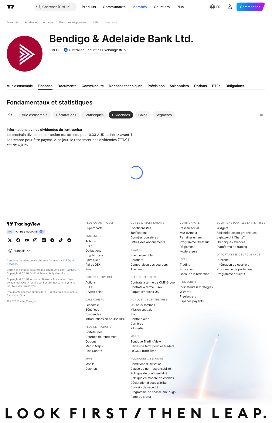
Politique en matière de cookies (152, 378)
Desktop (91, 368)
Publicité (223, 260)
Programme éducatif (231, 274)
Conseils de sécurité (144, 387)
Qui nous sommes (142, 305)
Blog (133, 314)
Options (90, 341)
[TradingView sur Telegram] (52, 240)
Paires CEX (93, 260)
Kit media (136, 328)
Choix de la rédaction (194, 274)
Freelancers (188, 296)
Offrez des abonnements (147, 242)
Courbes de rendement (101, 336)
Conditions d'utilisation (146, 364)
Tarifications (138, 232)
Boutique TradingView (145, 341)
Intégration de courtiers (233, 264)
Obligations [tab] (234, 86)
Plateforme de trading (232, 246)
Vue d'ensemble (141, 255)
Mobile (90, 364)
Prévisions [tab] (156, 86)
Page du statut (140, 396)
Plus (180, 7)
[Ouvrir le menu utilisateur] (229, 7)
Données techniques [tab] (126, 86)
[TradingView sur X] (10, 240)
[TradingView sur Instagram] (35, 240)
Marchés (139, 7)
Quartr (23, 295)
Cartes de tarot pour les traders (152, 346)
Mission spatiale (141, 309)
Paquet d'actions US (144, 291)
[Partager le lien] (261, 114)
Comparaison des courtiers (149, 264)
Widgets (222, 228)
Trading (185, 264)
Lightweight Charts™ (231, 237)
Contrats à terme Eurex (146, 287)
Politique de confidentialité (148, 373)
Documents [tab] (67, 86)
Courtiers (162, 7)
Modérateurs (188, 251)
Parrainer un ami (191, 237)
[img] (121, 50)
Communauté (114, 7)
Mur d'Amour (188, 232)
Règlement (187, 246)
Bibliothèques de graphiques (236, 232)
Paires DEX (93, 264)
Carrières (136, 323)
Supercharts (93, 228)
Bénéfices (92, 309)
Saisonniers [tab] (179, 86)
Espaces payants (192, 301)
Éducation (187, 269)
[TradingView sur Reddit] (69, 240)
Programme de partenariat (235, 269)
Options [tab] (200, 86)
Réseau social (189, 228)
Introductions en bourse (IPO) (105, 319)
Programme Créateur (194, 242)
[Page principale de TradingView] (10, 7)
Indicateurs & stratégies (196, 287)
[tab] (34, 114)
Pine (88, 269)
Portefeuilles (93, 332)
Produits (89, 7)
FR (218, 7)
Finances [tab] (45, 86)
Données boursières (144, 237)
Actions (90, 241)
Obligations (93, 250)
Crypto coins (94, 255)
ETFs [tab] (216, 86)
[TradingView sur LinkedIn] (44, 240)
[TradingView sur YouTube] (27, 240)
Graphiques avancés (231, 242)
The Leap (137, 269)
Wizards (185, 291)
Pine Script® (93, 350)
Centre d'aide (139, 319)
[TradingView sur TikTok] (61, 240)
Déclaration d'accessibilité (148, 382)
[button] (99, 7)
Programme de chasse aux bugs (153, 392)
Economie (92, 305)
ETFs (88, 246)
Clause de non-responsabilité (150, 368)
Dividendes (93, 314)
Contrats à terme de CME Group (152, 282)
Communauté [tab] (93, 86)
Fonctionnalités (140, 228)
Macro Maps (94, 346)
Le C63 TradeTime (143, 350)
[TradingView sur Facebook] (18, 240)
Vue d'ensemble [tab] (20, 86)
